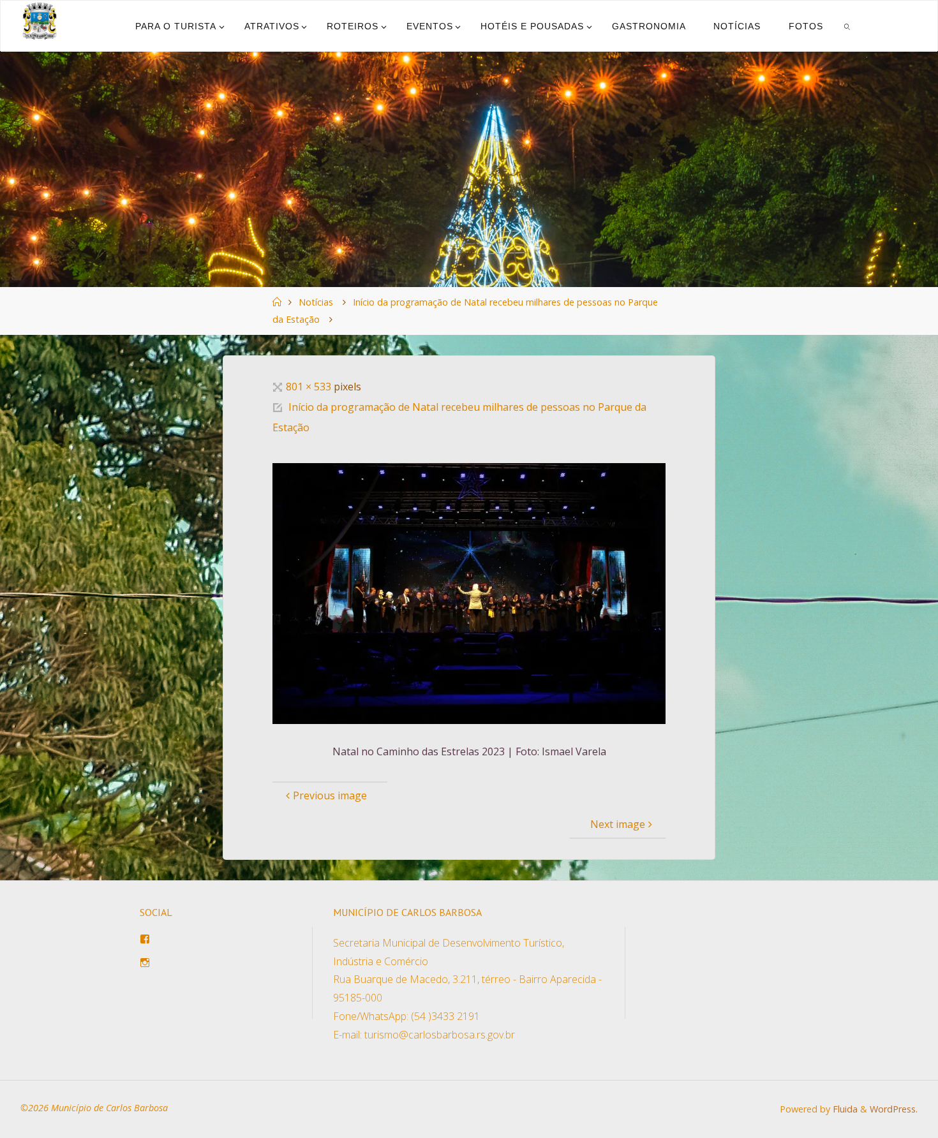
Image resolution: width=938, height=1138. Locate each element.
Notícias (316, 302)
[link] (847, 26)
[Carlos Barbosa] (39, 21)
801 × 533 (310, 387)
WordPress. (894, 1109)
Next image (617, 824)
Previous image (330, 795)
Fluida (844, 1109)
